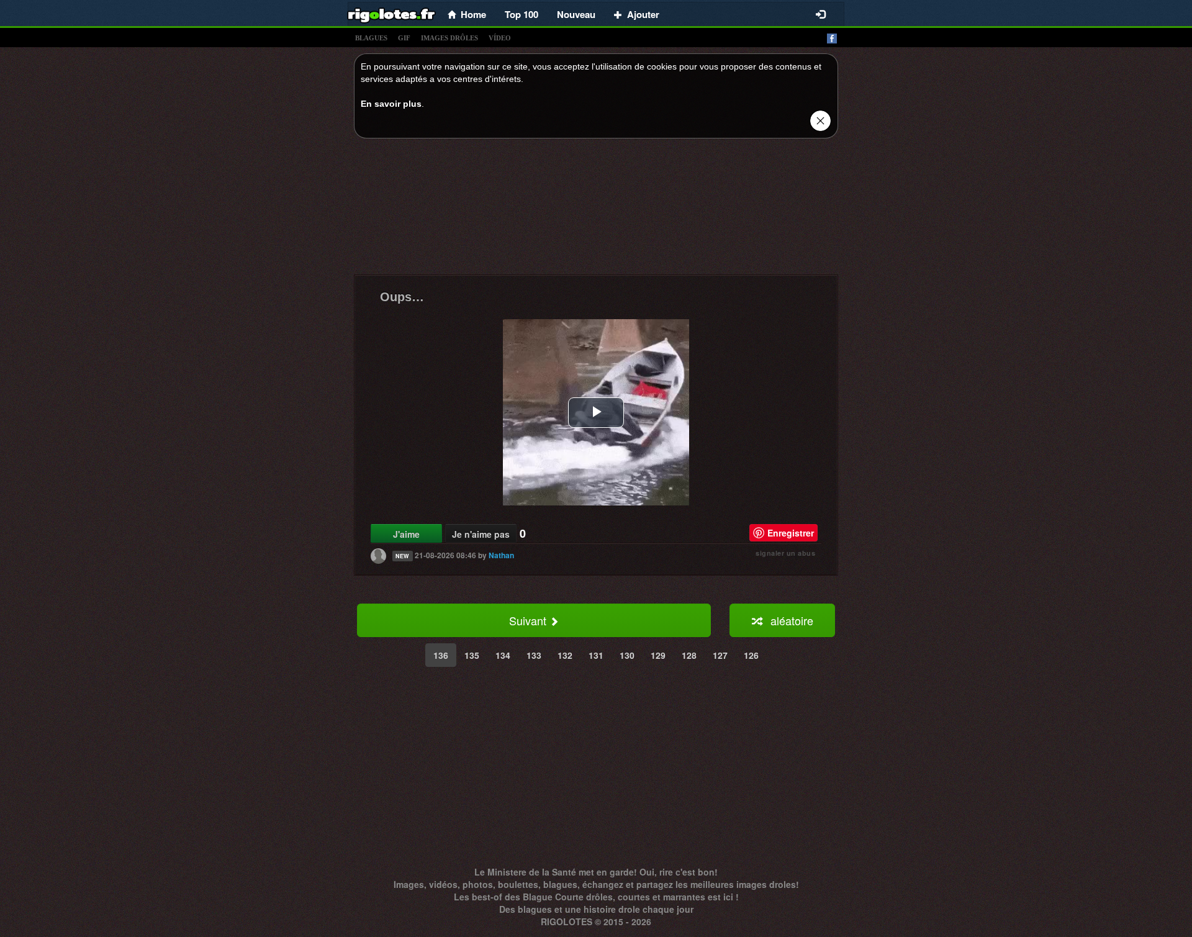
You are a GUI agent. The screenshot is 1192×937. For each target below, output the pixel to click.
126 (751, 655)
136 (440, 655)
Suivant (529, 620)
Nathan (501, 555)
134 (502, 655)
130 (627, 655)
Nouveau (576, 14)
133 (533, 655)
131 (596, 655)
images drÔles (449, 38)
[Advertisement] (596, 210)
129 (658, 655)
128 (689, 655)
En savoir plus (391, 104)
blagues (371, 38)
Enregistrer (790, 533)
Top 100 (521, 14)
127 (720, 655)
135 (471, 655)
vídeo (500, 38)
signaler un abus (785, 553)
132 (565, 655)
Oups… (402, 297)
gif (404, 38)
